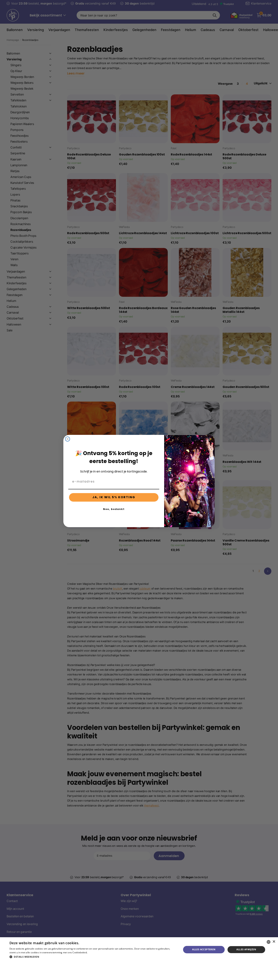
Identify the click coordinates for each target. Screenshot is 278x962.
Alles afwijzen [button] (246, 949)
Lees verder (94, 952)
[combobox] (268, 942)
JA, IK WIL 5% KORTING (113, 497)
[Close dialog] (67, 439)
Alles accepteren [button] (203, 949)
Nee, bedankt (114, 509)
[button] (93, 956)
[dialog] (139, 949)
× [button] (273, 941)
